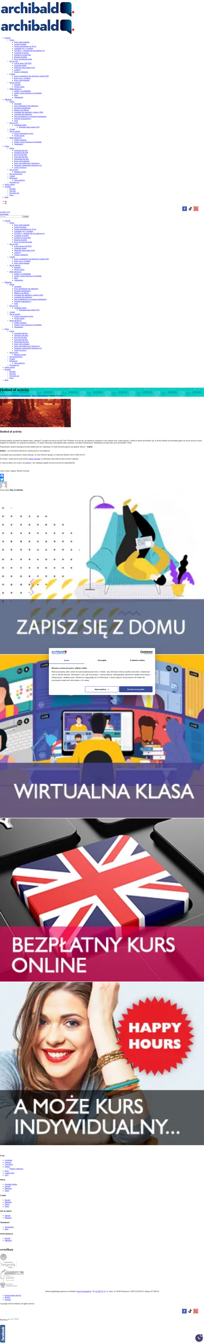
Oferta (11, 40)
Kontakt (8, 187)
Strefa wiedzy (10, 184)
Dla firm (12, 191)
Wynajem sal (14, 182)
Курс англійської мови (23, 59)
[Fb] (184, 208)
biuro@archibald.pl (84, 1291)
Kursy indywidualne (21, 80)
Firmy (7, 146)
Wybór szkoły (19, 87)
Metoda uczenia (20, 172)
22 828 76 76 (5, 212)
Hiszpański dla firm (21, 159)
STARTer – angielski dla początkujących (29, 51)
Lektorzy (17, 70)
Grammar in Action (21, 53)
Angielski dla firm (21, 150)
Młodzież (8, 99)
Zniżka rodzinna (20, 140)
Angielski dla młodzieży (23, 114)
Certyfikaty (9, 1164)
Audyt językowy (20, 167)
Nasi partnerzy (19, 180)
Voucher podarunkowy (22, 119)
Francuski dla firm (21, 157)
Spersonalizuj (100, 689)
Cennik (12, 74)
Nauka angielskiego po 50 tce (25, 46)
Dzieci (7, 1204)
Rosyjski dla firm (20, 155)
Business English (20, 57)
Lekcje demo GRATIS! (23, 63)
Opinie (7, 1167)
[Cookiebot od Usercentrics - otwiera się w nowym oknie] (142, 652)
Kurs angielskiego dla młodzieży (26, 106)
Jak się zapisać (14, 82)
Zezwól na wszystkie (135, 689)
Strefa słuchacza (15, 89)
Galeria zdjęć (10, 1173)
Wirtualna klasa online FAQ (24, 68)
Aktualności (18, 97)
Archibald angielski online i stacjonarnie (15, 396)
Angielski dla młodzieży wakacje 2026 (28, 112)
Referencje (13, 178)
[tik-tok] (190, 208)
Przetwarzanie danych (13, 1295)
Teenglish (17, 104)
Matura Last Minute (21, 110)
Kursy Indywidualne (22, 42)
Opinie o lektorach (21, 72)
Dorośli (7, 38)
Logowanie (4, 214)
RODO (7, 1297)
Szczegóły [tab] (102, 660)
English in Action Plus (22, 55)
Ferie (16, 121)
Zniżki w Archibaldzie (22, 91)
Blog (16, 95)
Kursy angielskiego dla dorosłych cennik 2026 (31, 76)
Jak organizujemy (16, 174)
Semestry (17, 85)
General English (20, 44)
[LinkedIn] (201, 208)
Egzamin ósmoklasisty (22, 108)
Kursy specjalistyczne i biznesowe (27, 163)
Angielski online (20, 65)
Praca (11, 195)
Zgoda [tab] (66, 660)
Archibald (8, 1160)
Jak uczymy (13, 61)
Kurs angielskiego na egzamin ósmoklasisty (30, 116)
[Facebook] (102, 476)
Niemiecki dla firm (21, 153)
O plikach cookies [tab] (137, 660)
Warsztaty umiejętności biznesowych (28, 165)
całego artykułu (34, 459)
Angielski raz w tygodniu (23, 48)
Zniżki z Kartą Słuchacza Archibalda (28, 93)
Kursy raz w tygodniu (22, 78)
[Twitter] (102, 479)
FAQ (6, 1175)
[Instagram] (196, 208)
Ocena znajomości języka (23, 133)
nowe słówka (42, 396)
